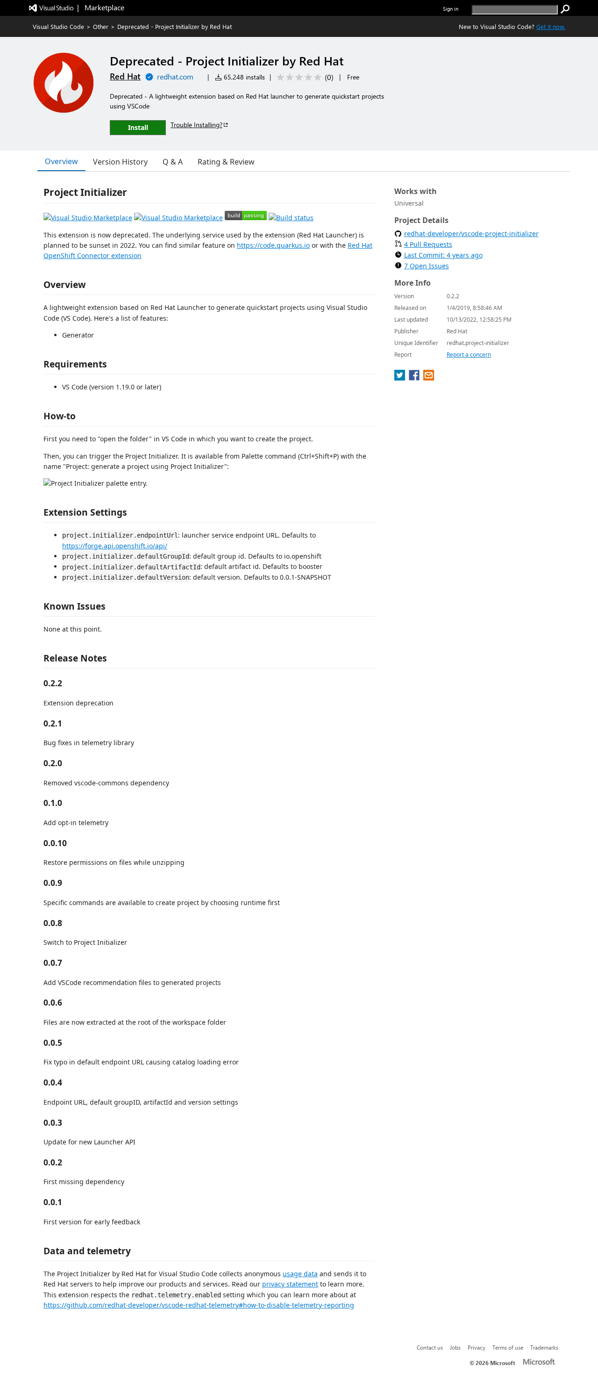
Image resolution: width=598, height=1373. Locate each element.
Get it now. (550, 26)
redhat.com (175, 76)
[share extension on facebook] (415, 378)
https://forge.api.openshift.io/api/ (114, 545)
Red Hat (125, 76)
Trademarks (544, 1347)
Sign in (450, 8)
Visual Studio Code (58, 26)
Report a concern (469, 355)
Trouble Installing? (196, 124)
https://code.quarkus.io (273, 245)
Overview (61, 161)
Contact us (430, 1347)
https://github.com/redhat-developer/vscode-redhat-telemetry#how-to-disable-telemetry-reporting (198, 1305)
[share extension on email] (428, 378)
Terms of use (507, 1347)
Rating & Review (226, 162)
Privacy (476, 1347)
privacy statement (290, 1284)
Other (100, 26)
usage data (300, 1273)
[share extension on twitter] (400, 378)
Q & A (173, 162)
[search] (565, 9)
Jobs (455, 1347)
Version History (120, 162)
